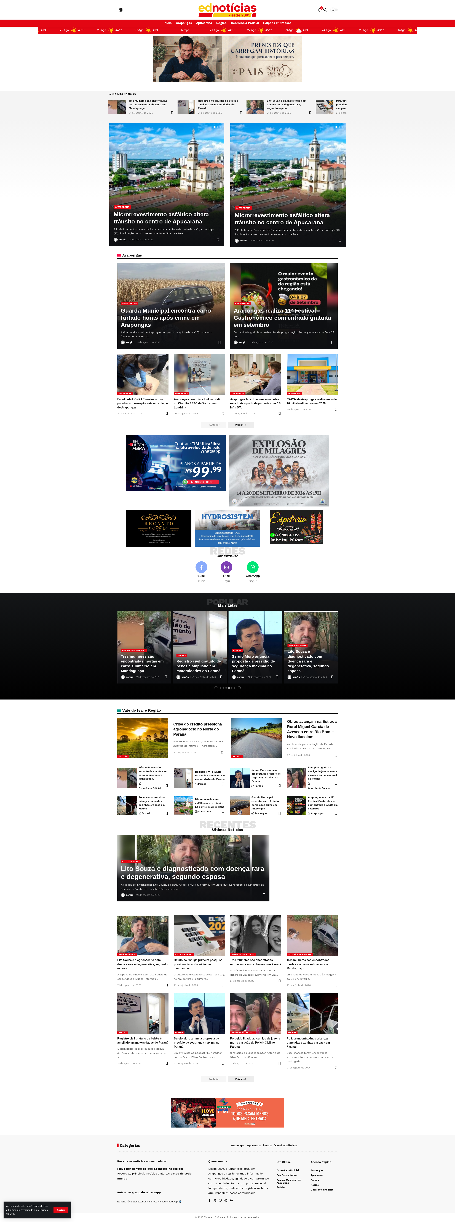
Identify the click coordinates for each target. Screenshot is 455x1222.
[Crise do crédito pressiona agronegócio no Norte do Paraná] (142, 738)
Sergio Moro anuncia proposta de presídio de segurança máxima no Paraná (197, 1042)
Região (123, 756)
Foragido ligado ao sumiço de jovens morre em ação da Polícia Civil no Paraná (255, 1042)
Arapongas (122, 200)
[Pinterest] (226, 1200)
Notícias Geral (242, 646)
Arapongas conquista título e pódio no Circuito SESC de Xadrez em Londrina (197, 403)
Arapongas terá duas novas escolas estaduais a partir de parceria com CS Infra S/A (165, 214)
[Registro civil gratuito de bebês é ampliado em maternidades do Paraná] (117, 107)
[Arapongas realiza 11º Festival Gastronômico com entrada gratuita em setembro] (296, 805)
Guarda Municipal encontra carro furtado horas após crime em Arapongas (166, 317)
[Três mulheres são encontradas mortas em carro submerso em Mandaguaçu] (127, 778)
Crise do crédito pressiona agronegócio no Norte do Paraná (197, 729)
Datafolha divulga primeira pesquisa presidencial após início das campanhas (289, 104)
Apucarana (243, 200)
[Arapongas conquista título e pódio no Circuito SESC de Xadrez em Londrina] (199, 374)
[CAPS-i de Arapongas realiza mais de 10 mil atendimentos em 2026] (312, 374)
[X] (215, 1200)
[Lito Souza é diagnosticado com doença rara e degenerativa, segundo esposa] (186, 107)
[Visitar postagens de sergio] (116, 240)
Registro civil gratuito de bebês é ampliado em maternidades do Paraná (149, 104)
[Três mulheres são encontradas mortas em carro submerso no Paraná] (324, 107)
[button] (60, 1210)
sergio (122, 239)
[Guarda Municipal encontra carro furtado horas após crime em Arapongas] (240, 805)
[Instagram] (226, 572)
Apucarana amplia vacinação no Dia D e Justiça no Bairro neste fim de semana (287, 215)
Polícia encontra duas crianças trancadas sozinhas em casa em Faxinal (308, 1042)
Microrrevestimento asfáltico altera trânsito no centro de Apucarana (209, 803)
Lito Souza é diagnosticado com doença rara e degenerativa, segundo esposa (217, 104)
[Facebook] (201, 572)
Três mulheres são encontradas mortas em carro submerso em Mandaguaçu (308, 964)
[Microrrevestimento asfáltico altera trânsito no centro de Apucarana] (183, 805)
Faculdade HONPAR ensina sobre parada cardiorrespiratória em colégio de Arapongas (142, 403)
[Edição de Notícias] (228, 10)
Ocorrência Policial (150, 788)
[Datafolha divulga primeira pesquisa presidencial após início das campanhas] (255, 107)
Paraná (126, 655)
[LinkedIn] (231, 1200)
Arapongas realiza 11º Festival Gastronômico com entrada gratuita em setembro (282, 317)
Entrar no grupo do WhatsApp (139, 1192)
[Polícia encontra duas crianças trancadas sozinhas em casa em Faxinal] (127, 805)
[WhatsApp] (253, 572)
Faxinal (146, 813)
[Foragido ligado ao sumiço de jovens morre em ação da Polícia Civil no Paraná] (296, 778)
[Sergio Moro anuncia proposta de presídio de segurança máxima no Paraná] (240, 778)
